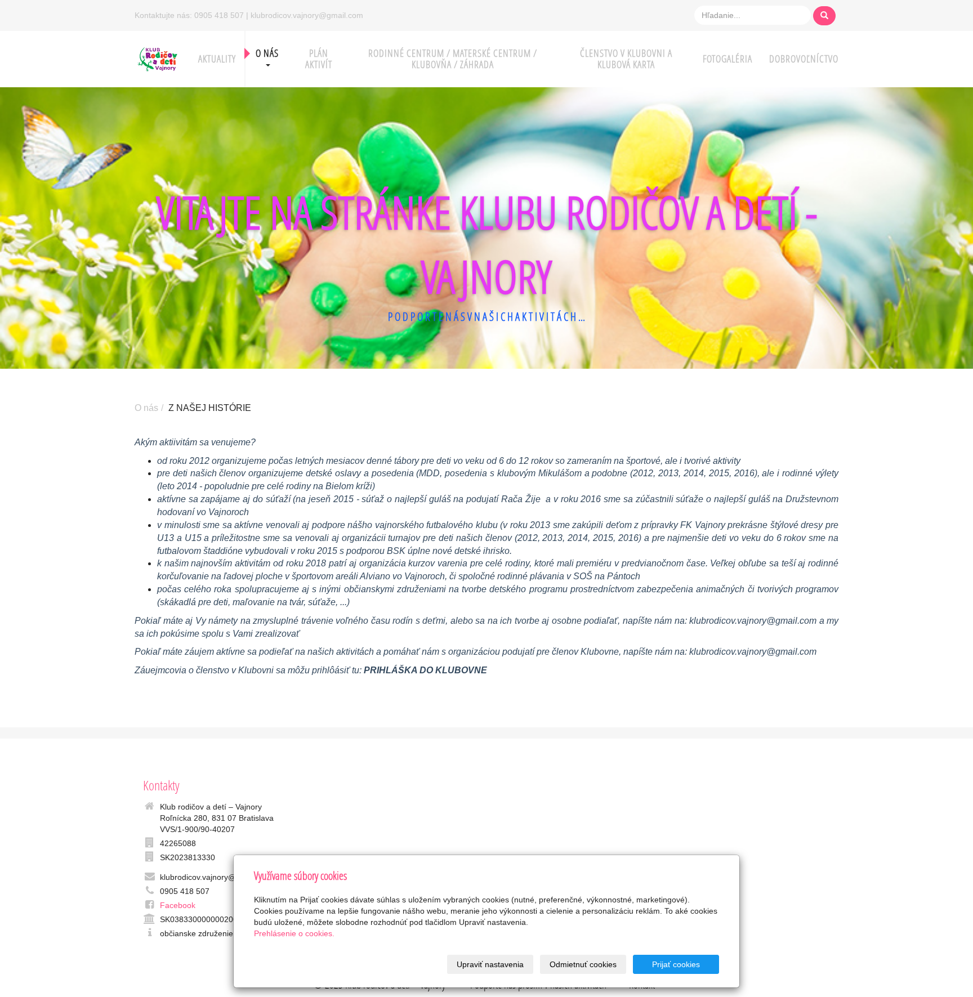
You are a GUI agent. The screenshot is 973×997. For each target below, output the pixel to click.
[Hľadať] (824, 15)
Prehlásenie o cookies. (294, 933)
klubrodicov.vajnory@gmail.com (752, 620)
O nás (146, 408)
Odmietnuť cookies (583, 964)
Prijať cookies (676, 964)
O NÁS (267, 53)
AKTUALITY (217, 58)
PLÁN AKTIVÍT (318, 59)
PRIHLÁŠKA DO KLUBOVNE (425, 670)
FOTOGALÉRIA (727, 58)
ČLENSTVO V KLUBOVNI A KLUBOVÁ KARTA (626, 59)
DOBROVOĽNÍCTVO (803, 58)
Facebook (177, 905)
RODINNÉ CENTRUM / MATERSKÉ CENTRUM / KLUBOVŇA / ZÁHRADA (452, 59)
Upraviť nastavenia (490, 964)
